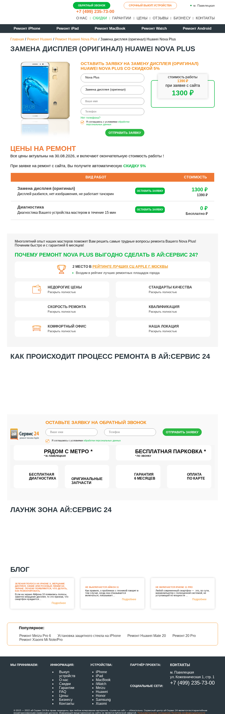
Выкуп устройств (67, 674)
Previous (7, 383)
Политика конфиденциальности (188, 713)
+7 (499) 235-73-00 (95, 11)
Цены (142, 18)
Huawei (102, 692)
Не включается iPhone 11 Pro (174, 587)
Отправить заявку (125, 132)
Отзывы (160, 18)
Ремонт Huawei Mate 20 (146, 636)
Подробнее (59, 603)
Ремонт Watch (154, 28)
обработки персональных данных (107, 123)
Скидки (100, 18)
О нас (81, 18)
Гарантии (121, 18)
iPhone (101, 672)
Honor (100, 696)
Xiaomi (101, 703)
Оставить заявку (150, 190)
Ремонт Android (197, 28)
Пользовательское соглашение (154, 713)
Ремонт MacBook (110, 28)
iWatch (101, 684)
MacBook (103, 680)
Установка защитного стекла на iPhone (89, 636)
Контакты (205, 18)
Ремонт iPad (67, 28)
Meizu (100, 688)
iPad (99, 676)
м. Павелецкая (204, 5)
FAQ (62, 692)
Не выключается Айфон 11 (102, 587)
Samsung (103, 699)
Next (218, 383)
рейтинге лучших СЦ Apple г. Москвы (130, 266)
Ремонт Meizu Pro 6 (35, 636)
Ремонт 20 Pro (184, 636)
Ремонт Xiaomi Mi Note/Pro (41, 640)
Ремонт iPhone (27, 28)
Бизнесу (182, 18)
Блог (19, 569)
